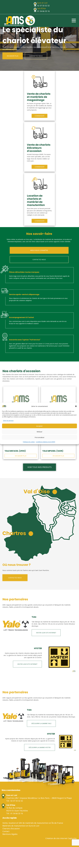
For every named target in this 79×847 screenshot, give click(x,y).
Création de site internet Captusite (61, 838)
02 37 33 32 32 (43, 5)
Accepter (39, 426)
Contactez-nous (36, 56)
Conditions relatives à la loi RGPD (45, 442)
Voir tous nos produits (39, 467)
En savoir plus (12, 56)
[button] (76, 406)
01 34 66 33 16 (43, 11)
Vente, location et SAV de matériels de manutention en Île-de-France (32, 823)
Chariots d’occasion (11, 828)
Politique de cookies (29, 442)
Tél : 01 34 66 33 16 (14, 813)
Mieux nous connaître (39, 250)
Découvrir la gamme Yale (41, 723)
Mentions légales (9, 834)
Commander (39, 116)
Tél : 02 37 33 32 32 (14, 801)
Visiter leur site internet (46, 633)
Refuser (39, 432)
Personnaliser (39, 437)
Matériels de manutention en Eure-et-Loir (20, 825)
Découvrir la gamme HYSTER (40, 747)
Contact (5, 831)
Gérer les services (8, 420)
